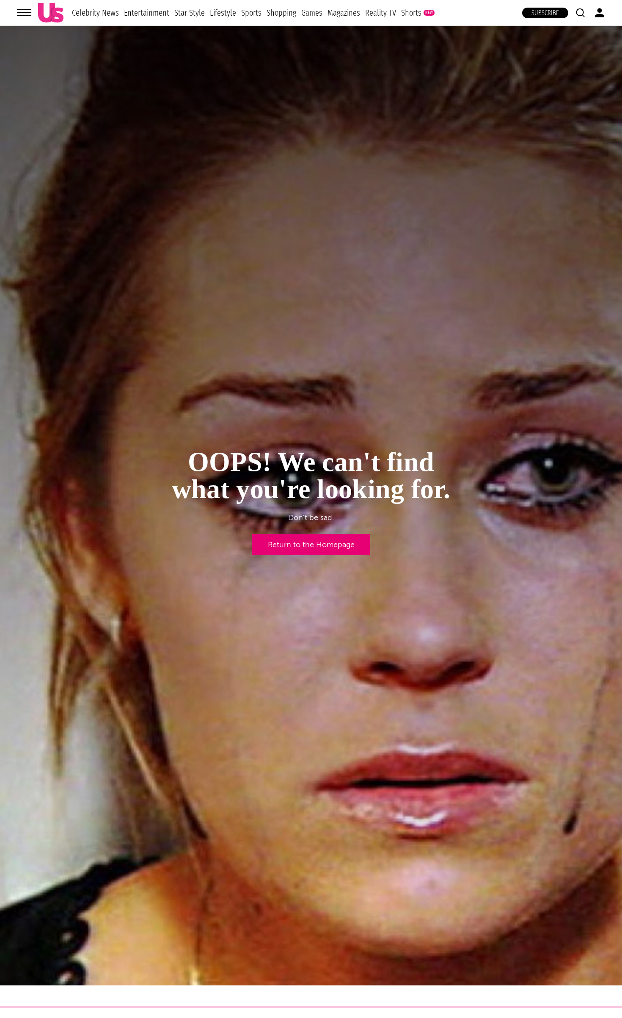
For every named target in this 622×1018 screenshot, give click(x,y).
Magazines (344, 13)
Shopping (281, 13)
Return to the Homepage (311, 544)
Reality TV (380, 13)
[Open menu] (24, 13)
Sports (251, 13)
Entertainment (146, 13)
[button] (580, 12)
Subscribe (545, 13)
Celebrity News (95, 13)
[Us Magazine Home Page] (50, 13)
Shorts (411, 13)
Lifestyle (223, 13)
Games (311, 13)
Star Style (189, 13)
